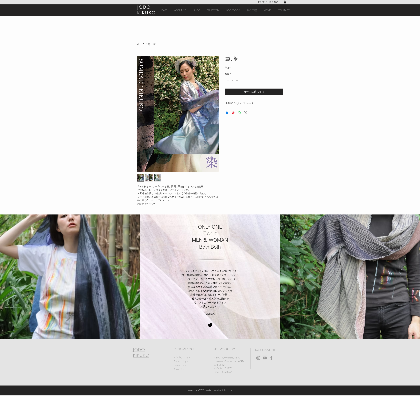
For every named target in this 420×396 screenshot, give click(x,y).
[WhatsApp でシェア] (239, 113)
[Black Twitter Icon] (210, 325)
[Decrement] (227, 80)
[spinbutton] (232, 80)
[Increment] (237, 80)
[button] (285, 1)
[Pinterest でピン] (233, 113)
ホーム (141, 44)
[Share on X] (246, 113)
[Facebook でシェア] (227, 113)
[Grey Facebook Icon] (271, 357)
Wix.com (228, 390)
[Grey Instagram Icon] (258, 357)
